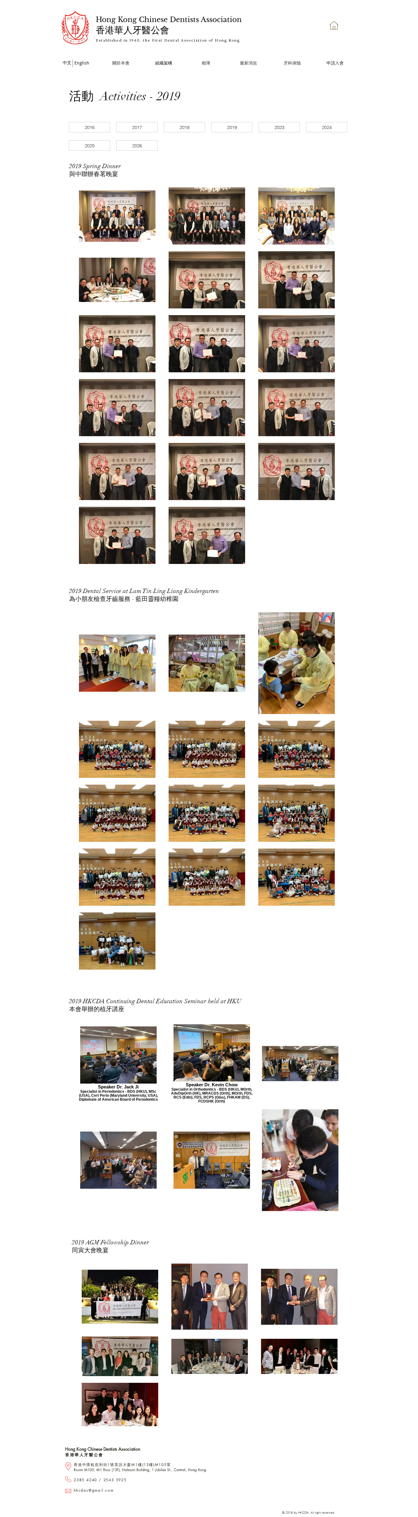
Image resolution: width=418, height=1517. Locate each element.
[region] (292, 64)
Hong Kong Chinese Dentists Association (102, 1449)
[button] (206, 63)
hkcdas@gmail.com (94, 1490)
